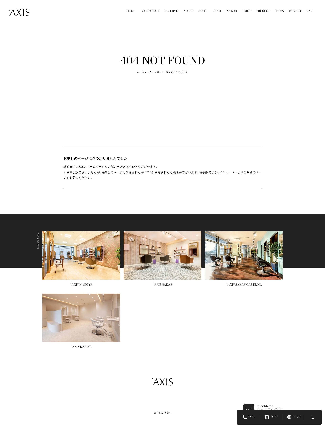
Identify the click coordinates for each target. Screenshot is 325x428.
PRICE (246, 11)
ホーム (140, 72)
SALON (232, 11)
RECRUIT (295, 11)
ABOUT (188, 11)
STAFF (202, 11)
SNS (309, 11)
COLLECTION (150, 11)
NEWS (279, 11)
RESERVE (171, 11)
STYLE (217, 11)
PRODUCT (263, 11)
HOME (131, 11)
